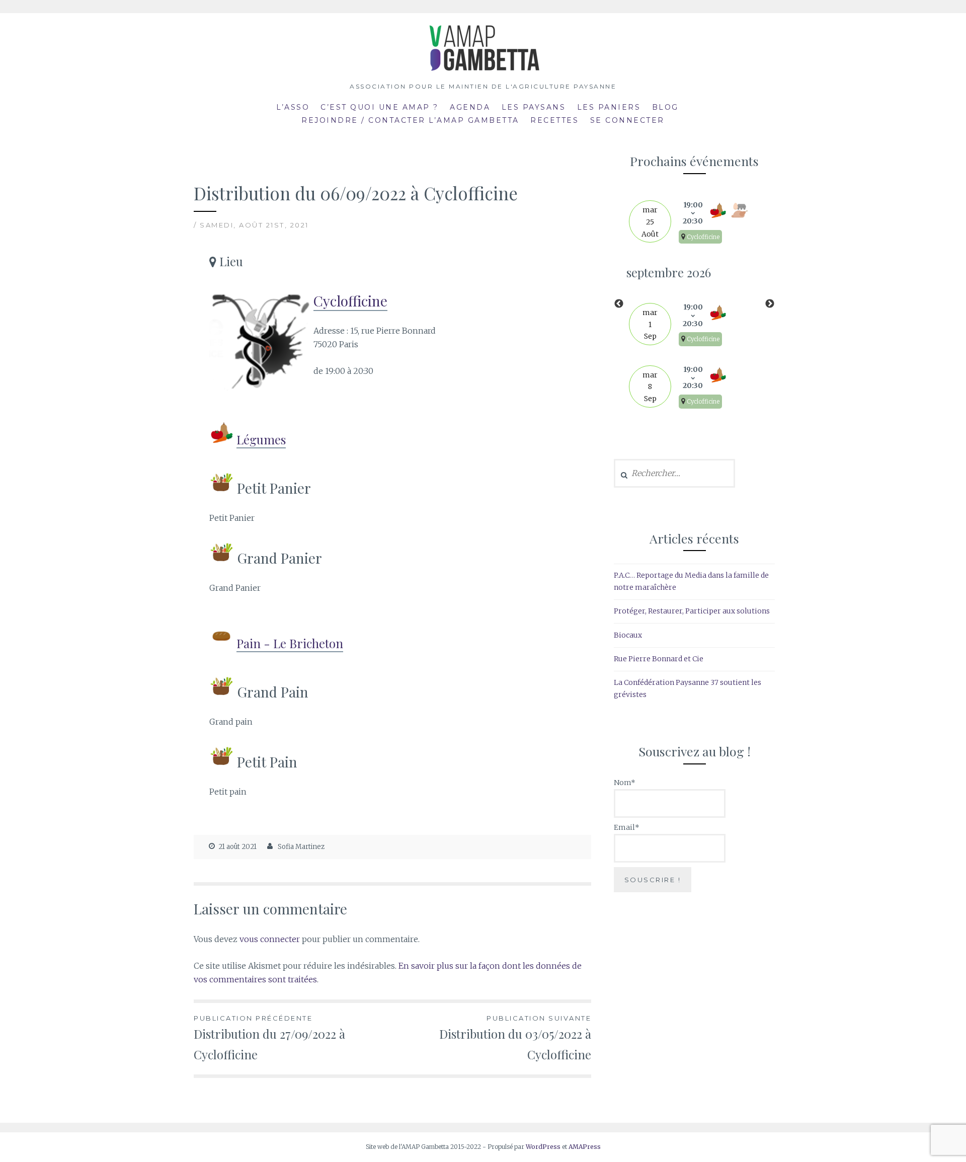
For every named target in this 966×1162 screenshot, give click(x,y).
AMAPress (585, 1146)
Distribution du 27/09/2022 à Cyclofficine (269, 1038)
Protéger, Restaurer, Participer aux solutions (692, 610)
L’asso (292, 107)
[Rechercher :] (674, 473)
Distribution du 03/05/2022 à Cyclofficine (515, 1038)
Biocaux (628, 635)
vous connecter (269, 939)
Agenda (470, 107)
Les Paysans (534, 107)
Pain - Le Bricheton (289, 643)
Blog (665, 107)
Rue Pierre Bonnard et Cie (658, 658)
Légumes (261, 439)
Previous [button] (619, 304)
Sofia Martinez (301, 846)
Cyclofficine (350, 300)
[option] (694, 304)
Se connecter (627, 120)
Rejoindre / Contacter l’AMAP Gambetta (410, 120)
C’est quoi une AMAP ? (379, 107)
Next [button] (770, 304)
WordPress (543, 1146)
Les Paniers (609, 107)
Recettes (554, 120)
